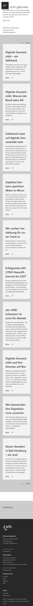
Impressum (19, 601)
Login (4, 579)
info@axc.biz (7, 551)
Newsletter (6, 595)
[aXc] (5, 5)
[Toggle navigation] (27, 2)
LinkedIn (5, 593)
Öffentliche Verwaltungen (11, 28)
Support (5, 581)
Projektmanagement (9, 32)
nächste (27, 43)
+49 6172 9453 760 (9, 568)
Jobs (4, 583)
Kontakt (5, 576)
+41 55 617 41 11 (8, 549)
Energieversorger (8, 30)
